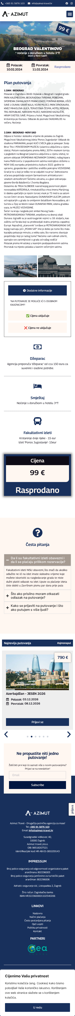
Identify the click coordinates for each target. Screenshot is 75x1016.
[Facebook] (66, 3)
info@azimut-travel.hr (41, 830)
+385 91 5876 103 (39, 826)
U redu (37, 1007)
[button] (69, 14)
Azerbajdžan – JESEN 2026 (25, 694)
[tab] (37, 290)
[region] (37, 993)
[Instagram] (71, 3)
